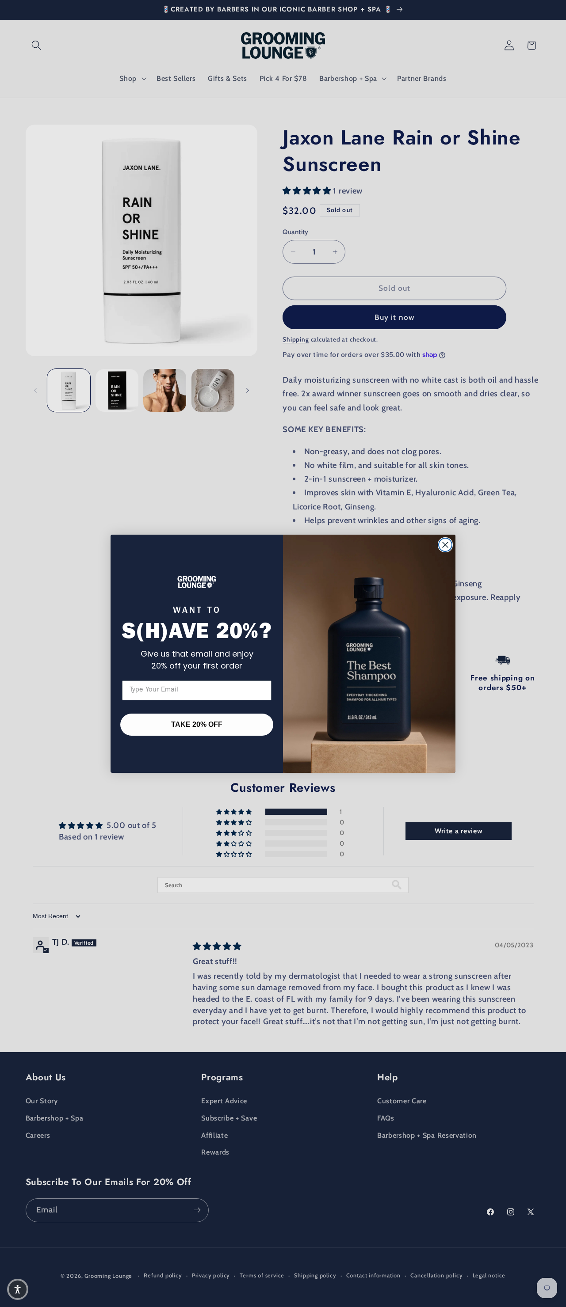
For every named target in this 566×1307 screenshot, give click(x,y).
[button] (17, 1289)
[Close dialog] (445, 544)
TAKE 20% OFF (196, 724)
